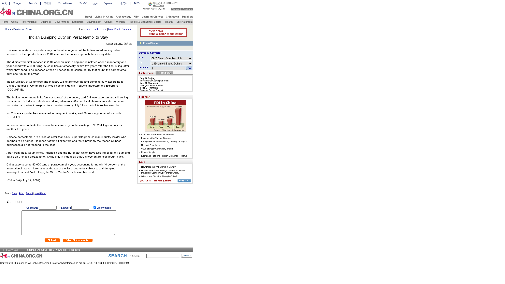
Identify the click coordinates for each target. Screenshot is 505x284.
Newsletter (61, 249)
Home (5, 22)
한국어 (123, 3)
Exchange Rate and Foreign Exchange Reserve (164, 156)
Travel (88, 16)
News (29, 29)
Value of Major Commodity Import (157, 149)
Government (62, 22)
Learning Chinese (152, 16)
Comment (127, 29)
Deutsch (33, 3)
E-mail (103, 29)
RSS (51, 249)
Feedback (187, 9)
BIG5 (136, 3)
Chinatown (172, 16)
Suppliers (187, 16)
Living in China (103, 16)
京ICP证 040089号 (119, 263)
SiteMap (176, 9)
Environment (94, 22)
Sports (157, 22)
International (29, 22)
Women (120, 22)
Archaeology (123, 16)
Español (83, 3)
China (14, 22)
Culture (108, 22)
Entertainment (185, 22)
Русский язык (65, 3)
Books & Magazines (141, 22)
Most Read (114, 29)
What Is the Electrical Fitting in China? (159, 176)
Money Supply (148, 152)
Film (136, 16)
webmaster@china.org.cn (72, 263)
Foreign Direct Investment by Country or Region (164, 141)
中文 (4, 3)
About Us (42, 249)
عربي (95, 3)
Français (17, 3)
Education (77, 22)
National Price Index (150, 145)
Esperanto (108, 3)
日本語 (47, 3)
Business (46, 22)
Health (169, 22)
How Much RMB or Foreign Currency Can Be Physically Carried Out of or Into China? (163, 171)
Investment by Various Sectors (156, 138)
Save (88, 29)
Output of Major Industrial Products (158, 134)
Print (95, 29)
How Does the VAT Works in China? (158, 167)
